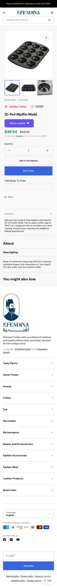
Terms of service (43, 576)
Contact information (36, 580)
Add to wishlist (17, 123)
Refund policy (12, 576)
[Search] (50, 20)
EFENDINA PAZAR (23, 349)
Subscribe (29, 566)
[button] (4, 12)
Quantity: (9, 144)
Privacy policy (27, 576)
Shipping (19, 136)
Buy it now (28, 171)
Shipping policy (18, 580)
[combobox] (28, 20)
